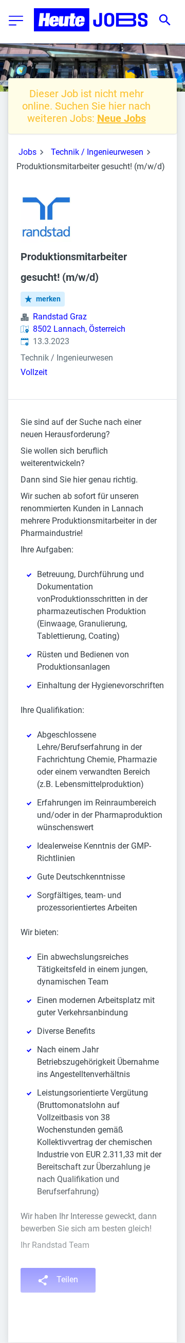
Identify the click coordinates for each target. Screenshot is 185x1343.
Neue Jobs (121, 118)
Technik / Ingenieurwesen (97, 152)
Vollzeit (34, 372)
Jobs (27, 152)
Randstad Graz (60, 316)
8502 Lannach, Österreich (79, 329)
